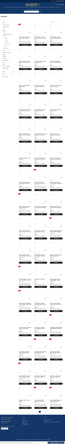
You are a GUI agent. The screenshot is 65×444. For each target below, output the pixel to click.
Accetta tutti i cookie (60, 442)
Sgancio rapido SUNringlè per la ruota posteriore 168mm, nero (56, 231)
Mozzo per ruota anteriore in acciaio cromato (55, 110)
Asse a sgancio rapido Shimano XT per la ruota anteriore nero (39, 183)
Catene (5, 45)
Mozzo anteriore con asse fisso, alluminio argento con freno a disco (55, 38)
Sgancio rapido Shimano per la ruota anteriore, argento (25, 376)
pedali (4, 32)
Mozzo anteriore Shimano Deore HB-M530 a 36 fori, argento (24, 352)
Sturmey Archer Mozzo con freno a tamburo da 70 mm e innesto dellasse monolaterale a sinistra (25, 231)
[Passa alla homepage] (32, 4)
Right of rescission (25, 423)
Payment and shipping (47, 419)
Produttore (4, 71)
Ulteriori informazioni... (28, 442)
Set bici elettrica (6, 48)
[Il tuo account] (58, 4)
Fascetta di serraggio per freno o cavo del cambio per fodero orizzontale (55, 62)
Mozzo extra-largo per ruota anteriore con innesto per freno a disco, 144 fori (40, 159)
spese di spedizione (28, 439)
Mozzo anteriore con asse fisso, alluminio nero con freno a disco (40, 38)
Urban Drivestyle (5, 68)
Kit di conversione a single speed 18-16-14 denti (39, 110)
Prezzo (3, 74)
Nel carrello (25, 44)
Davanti (7, 38)
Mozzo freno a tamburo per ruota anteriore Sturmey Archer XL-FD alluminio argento (39, 376)
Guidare (4, 30)
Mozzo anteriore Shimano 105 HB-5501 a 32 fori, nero (25, 328)
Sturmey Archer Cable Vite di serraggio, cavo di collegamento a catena (40, 62)
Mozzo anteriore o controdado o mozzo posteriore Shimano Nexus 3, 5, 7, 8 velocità (40, 207)
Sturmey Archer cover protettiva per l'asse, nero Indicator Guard (55, 134)
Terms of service (25, 420)
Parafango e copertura (6, 52)
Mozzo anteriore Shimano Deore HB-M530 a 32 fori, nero (25, 255)
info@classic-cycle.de (5, 421)
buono (4, 64)
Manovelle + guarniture (8, 43)
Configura (49, 442)
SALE (4, 62)
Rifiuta (54, 442)
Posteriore (7, 40)
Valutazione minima (5, 76)
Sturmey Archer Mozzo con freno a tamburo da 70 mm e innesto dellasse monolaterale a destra (56, 207)
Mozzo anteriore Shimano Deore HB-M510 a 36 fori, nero (56, 183)
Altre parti (4, 56)
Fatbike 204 (5, 58)
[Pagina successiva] (44, 412)
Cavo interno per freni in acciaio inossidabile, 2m (39, 86)
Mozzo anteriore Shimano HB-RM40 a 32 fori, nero (56, 255)
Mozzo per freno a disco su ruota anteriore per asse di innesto (24, 183)
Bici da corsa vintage (6, 66)
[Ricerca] (40, 12)
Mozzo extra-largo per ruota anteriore (24, 159)
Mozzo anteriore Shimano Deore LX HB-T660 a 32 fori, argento (55, 304)
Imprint (24, 419)
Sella (3, 28)
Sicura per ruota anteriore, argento (24, 401)
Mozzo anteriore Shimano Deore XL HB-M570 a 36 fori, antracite (40, 304)
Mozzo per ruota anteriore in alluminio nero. (24, 86)
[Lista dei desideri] (56, 4)
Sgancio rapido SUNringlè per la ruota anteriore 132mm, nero (25, 304)
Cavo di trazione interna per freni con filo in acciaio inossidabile (24, 38)
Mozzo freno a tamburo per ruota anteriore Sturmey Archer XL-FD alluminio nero (56, 376)
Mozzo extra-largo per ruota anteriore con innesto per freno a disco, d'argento (55, 159)
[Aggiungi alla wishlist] (30, 32)
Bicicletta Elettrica (6, 60)
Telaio (4, 50)
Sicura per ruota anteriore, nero (39, 280)
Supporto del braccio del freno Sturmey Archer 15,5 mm (40, 134)
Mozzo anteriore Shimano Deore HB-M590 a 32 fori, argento (39, 328)
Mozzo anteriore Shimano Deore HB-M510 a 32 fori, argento (55, 280)
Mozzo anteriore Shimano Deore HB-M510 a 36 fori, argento (39, 255)
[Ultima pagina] (45, 412)
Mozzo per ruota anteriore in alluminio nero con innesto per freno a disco (25, 134)
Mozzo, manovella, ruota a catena (8, 35)
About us (45, 420)
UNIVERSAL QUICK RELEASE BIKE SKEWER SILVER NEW (56, 328)
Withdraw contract (5, 428)
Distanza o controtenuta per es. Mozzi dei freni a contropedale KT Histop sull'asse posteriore (55, 86)
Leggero (4, 54)
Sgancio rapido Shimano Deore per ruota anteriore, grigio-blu (55, 352)
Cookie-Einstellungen (26, 424)
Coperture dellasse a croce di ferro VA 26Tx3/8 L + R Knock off (25, 280)
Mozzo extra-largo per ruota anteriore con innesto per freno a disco (24, 62)
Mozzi (5, 37)
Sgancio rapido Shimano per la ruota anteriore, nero (25, 207)
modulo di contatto (11, 426)
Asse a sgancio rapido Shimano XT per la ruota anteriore (39, 401)
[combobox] (31, 12)
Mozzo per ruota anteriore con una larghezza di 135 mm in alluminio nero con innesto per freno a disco (25, 110)
